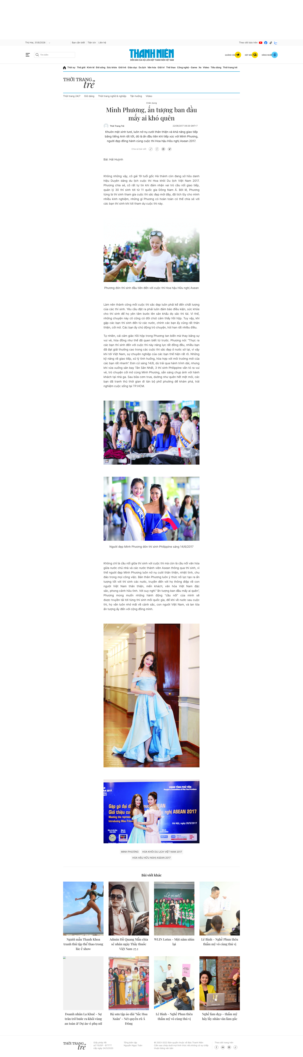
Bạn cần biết (78, 42)
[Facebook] (266, 43)
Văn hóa (151, 67)
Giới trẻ (122, 67)
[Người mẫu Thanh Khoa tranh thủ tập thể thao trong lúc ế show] (83, 908)
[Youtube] (261, 43)
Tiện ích (92, 42)
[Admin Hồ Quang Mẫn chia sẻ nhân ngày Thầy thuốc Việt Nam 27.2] (129, 908)
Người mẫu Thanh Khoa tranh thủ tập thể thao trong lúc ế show (83, 944)
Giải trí (161, 67)
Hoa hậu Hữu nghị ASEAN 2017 (151, 857)
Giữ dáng (89, 96)
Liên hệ (102, 42)
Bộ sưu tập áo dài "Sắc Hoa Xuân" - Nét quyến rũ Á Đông (129, 1019)
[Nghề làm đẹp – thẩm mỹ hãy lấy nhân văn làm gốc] (219, 983)
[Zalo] (276, 43)
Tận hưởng (136, 96)
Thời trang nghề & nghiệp (112, 96)
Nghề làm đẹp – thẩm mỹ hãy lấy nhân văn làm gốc (219, 1016)
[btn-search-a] (37, 55)
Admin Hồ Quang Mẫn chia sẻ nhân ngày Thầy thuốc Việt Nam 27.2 (129, 944)
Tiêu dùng (216, 67)
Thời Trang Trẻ (117, 126)
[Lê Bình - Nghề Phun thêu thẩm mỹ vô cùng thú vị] (219, 908)
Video (206, 67)
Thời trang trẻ (230, 67)
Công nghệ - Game (187, 67)
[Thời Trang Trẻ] (106, 125)
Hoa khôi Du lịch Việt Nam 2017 (162, 851)
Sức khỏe (112, 67)
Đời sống (100, 67)
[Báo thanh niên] (151, 54)
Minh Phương (130, 851)
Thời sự (71, 67)
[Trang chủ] (64, 67)
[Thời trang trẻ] (80, 83)
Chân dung (151, 103)
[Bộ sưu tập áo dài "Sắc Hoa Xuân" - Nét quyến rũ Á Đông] (129, 983)
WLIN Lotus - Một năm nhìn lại (174, 941)
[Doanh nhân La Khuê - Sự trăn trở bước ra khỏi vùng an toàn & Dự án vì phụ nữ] (83, 983)
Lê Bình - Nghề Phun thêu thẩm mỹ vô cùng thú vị (219, 941)
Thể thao (170, 67)
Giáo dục (132, 67)
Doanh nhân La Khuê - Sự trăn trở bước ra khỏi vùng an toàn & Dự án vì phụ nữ (83, 1019)
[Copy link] (151, 149)
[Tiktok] (271, 43)
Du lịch (142, 67)
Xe (200, 67)
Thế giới (81, 67)
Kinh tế (91, 67)
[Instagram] (229, 1047)
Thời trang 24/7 (71, 96)
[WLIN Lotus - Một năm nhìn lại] (174, 908)
